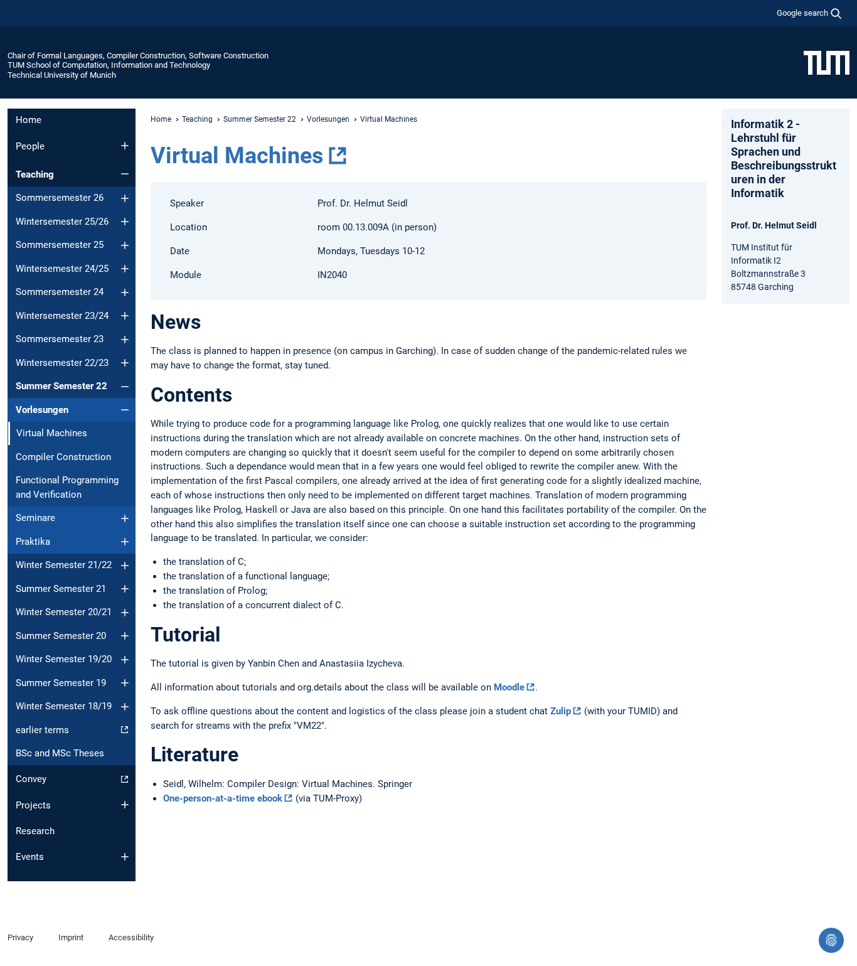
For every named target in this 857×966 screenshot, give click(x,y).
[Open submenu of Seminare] (124, 518)
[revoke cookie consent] (831, 940)
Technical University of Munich (62, 75)
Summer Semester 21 (61, 588)
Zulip (560, 711)
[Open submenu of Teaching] (124, 173)
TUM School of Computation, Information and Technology (109, 65)
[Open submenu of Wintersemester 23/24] (124, 315)
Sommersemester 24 (60, 292)
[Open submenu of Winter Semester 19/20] (124, 659)
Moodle (509, 687)
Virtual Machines (237, 155)
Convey (31, 779)
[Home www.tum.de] (826, 62)
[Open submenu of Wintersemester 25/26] (124, 221)
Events (30, 856)
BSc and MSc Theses (60, 753)
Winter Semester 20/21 (64, 612)
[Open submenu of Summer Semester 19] (124, 682)
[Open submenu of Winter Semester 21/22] (124, 565)
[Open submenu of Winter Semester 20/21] (124, 612)
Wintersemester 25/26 (62, 221)
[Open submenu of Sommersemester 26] (124, 198)
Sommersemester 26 (60, 197)
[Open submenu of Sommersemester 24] (124, 292)
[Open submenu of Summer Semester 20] (124, 635)
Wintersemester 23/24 (62, 315)
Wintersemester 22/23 (62, 362)
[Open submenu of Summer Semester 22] (124, 386)
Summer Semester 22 (61, 386)
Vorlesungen (42, 410)
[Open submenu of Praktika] (124, 541)
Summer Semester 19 (61, 683)
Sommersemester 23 (60, 339)
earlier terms (42, 730)
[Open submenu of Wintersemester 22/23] (124, 362)
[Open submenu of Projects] (124, 804)
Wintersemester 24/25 (62, 268)
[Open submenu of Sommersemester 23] (124, 339)
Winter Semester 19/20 (64, 659)
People (30, 146)
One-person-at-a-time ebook (222, 798)
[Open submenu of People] (124, 145)
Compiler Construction (63, 457)
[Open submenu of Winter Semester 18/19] (124, 706)
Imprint (70, 937)
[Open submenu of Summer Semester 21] (124, 588)
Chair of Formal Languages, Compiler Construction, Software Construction (138, 55)
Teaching (35, 174)
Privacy (20, 937)
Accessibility (131, 937)
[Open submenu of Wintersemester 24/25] (124, 268)
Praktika (33, 541)
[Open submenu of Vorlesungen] (124, 409)
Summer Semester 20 (61, 635)
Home (28, 120)
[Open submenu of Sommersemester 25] (124, 245)
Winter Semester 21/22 (64, 565)
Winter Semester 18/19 (64, 706)
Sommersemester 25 (60, 244)
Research (35, 831)
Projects (33, 805)
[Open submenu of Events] (124, 856)
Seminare (35, 517)
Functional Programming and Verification (67, 487)
